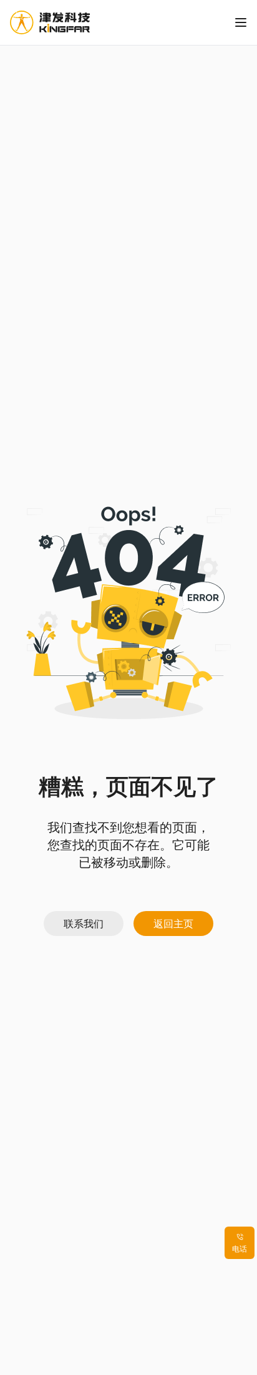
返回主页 (173, 923)
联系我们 (84, 923)
